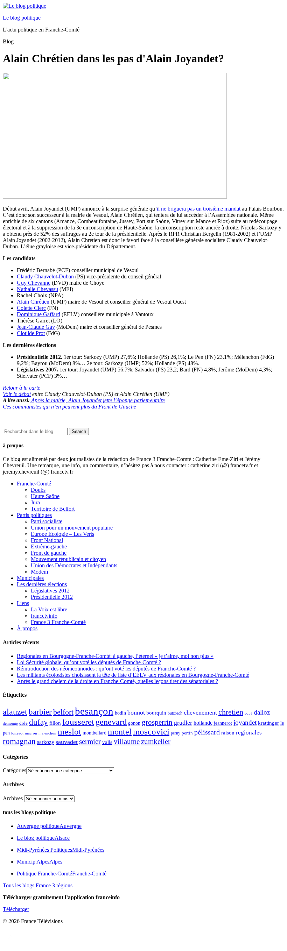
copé (248, 713)
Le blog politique (22, 18)
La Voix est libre (49, 609)
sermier (90, 741)
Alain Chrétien (33, 302)
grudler (183, 722)
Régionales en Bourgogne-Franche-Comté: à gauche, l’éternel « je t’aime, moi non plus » (115, 656)
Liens (23, 603)
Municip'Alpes (39, 862)
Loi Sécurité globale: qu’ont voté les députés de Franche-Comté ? (89, 662)
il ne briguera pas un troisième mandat (198, 209)
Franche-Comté (34, 484)
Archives (13, 798)
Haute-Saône (45, 496)
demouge (10, 723)
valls (107, 742)
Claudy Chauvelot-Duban (45, 276)
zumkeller (155, 741)
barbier (40, 711)
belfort (63, 712)
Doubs (38, 490)
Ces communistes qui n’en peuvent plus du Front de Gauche (69, 407)
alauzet (15, 711)
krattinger (268, 723)
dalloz (262, 712)
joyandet (245, 722)
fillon (55, 723)
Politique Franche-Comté (61, 874)
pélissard (207, 732)
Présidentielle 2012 (52, 597)
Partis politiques (34, 515)
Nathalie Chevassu (37, 289)
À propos (27, 628)
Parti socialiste (46, 521)
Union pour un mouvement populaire (72, 528)
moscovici (151, 731)
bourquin (156, 713)
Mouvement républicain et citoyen (68, 559)
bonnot (136, 712)
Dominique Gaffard (38, 314)
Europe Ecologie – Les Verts (62, 534)
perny (175, 733)
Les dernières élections (42, 584)
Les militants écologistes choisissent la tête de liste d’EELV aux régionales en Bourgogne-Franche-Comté (133, 675)
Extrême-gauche (49, 546)
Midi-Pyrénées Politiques (60, 850)
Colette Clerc (31, 308)
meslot (69, 731)
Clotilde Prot (31, 333)
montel (120, 731)
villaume (127, 741)
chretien (230, 712)
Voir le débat (17, 394)
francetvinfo (44, 616)
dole (23, 723)
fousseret (78, 721)
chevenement (200, 712)
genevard (111, 721)
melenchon (47, 733)
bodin (120, 713)
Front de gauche (48, 553)
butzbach (175, 713)
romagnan (19, 741)
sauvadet (67, 741)
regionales (249, 732)
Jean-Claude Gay (36, 327)
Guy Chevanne (33, 283)
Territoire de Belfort (53, 509)
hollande (203, 723)
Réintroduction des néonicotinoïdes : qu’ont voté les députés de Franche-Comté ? (106, 669)
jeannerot (223, 723)
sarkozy (45, 742)
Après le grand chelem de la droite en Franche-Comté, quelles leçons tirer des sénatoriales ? (117, 681)
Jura (35, 502)
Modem (39, 572)
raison (227, 733)
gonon (134, 723)
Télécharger (16, 909)
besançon (94, 711)
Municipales (30, 578)
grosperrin (157, 722)
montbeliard (94, 733)
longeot (17, 733)
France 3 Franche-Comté (58, 622)
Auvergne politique (49, 826)
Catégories (14, 770)
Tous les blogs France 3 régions (37, 885)
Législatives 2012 (50, 591)
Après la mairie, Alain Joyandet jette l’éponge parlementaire (97, 400)
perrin (187, 733)
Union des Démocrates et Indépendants (74, 565)
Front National (47, 540)
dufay (38, 722)
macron (31, 733)
